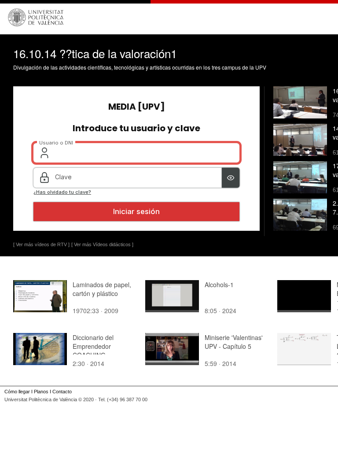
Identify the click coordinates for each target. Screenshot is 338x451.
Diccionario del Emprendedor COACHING (93, 346)
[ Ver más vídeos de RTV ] (41, 244)
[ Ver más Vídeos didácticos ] (102, 244)
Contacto (62, 391)
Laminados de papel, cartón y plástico (102, 289)
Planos (41, 391)
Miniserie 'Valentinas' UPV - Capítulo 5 (234, 342)
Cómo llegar (17, 391)
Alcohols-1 (219, 284)
